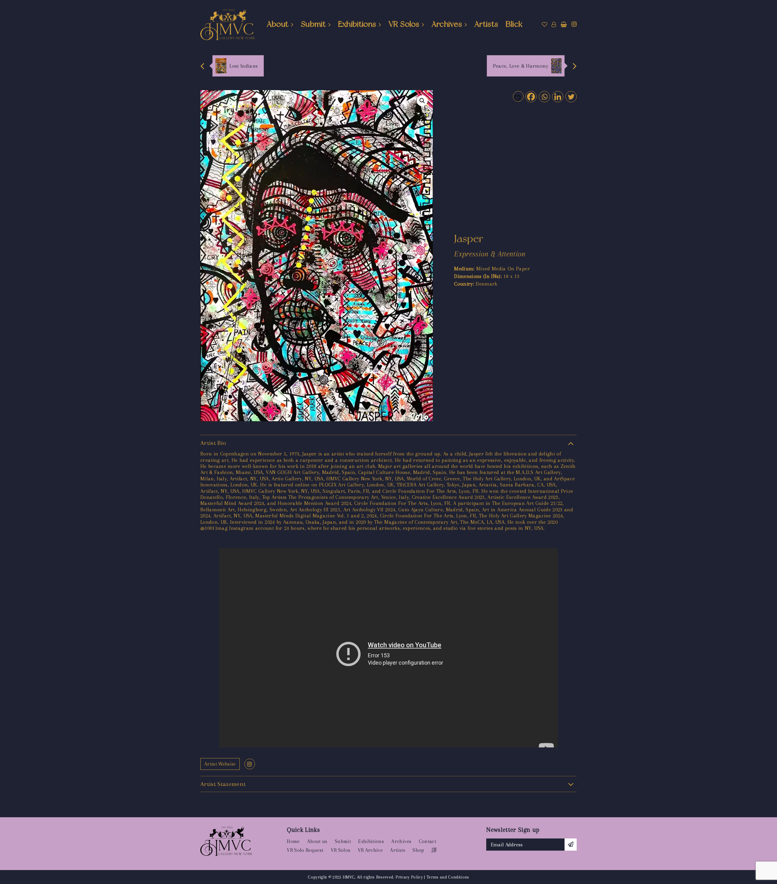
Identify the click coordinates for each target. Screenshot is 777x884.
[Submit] (571, 844)
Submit (313, 24)
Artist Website (220, 764)
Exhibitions (357, 24)
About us (317, 841)
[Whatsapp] (544, 96)
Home (293, 841)
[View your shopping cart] (564, 25)
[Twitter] (570, 96)
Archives (447, 24)
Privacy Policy (409, 877)
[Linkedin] (557, 96)
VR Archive (370, 850)
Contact (427, 841)
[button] (422, 100)
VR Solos (403, 24)
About (278, 24)
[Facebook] (530, 96)
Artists (486, 24)
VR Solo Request (305, 850)
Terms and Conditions (447, 877)
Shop (418, 850)
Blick (514, 24)
